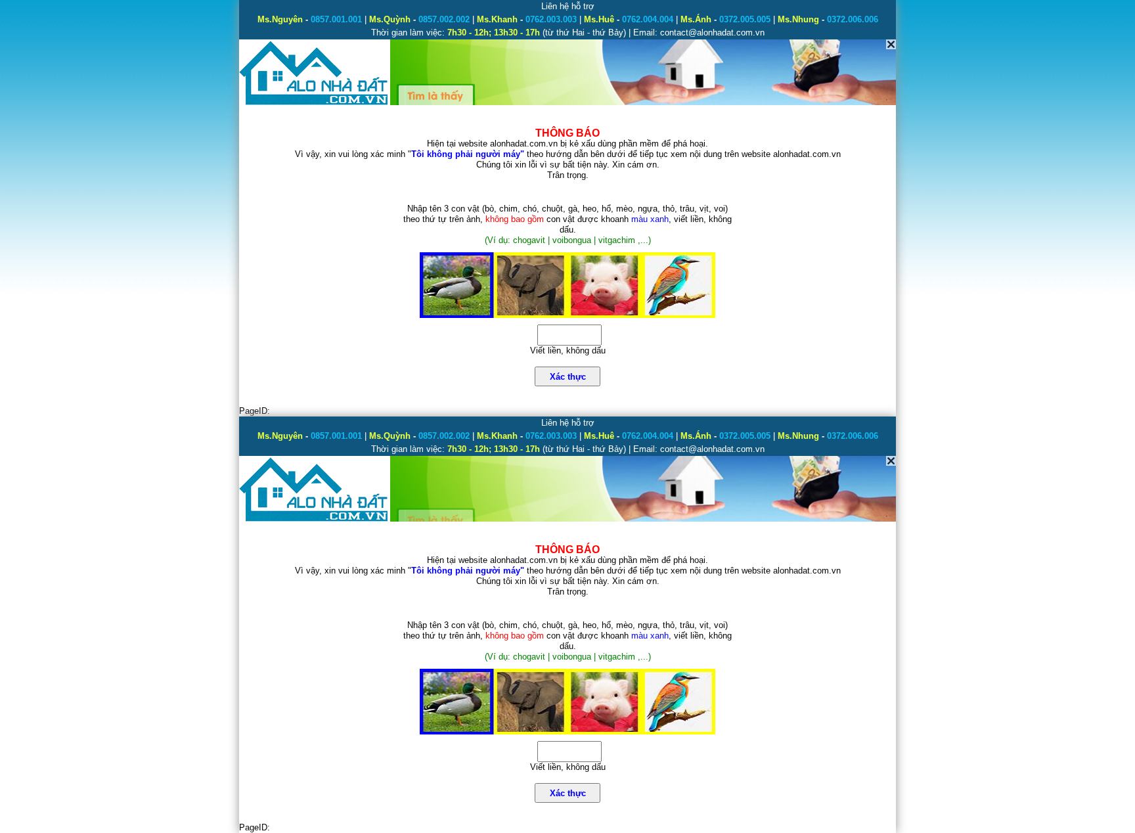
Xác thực (568, 377)
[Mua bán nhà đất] (314, 103)
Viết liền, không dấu (568, 350)
